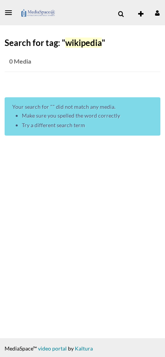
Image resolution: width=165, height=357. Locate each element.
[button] (11, 12)
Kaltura (84, 348)
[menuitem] (121, 14)
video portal (52, 348)
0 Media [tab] (20, 61)
